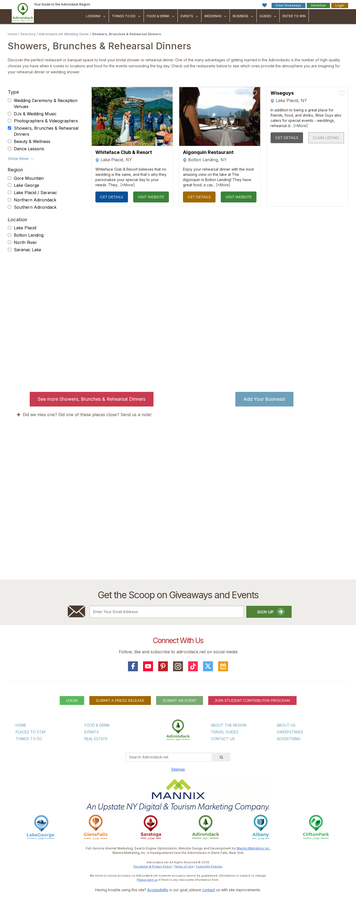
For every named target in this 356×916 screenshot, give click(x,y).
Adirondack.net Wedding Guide (64, 34)
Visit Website (151, 197)
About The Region (228, 725)
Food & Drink (158, 16)
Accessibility (157, 890)
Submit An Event (180, 700)
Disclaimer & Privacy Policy (152, 866)
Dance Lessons (29, 148)
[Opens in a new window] (40, 827)
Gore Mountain (29, 178)
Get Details (111, 197)
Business (240, 16)
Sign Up (265, 611)
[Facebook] (133, 666)
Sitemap (178, 769)
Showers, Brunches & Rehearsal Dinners (126, 34)
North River (25, 242)
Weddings (213, 16)
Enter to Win (294, 16)
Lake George (26, 185)
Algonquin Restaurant (208, 152)
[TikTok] (193, 666)
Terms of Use (183, 866)
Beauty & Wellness (32, 141)
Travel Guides (224, 732)
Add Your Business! (264, 399)
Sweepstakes (290, 732)
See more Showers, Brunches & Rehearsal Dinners (91, 399)
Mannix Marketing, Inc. (253, 848)
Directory (28, 34)
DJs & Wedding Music (35, 113)
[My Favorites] (264, 5)
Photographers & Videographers (46, 121)
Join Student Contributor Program (252, 700)
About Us (286, 725)
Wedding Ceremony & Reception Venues (45, 103)
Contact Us (223, 739)
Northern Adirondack (35, 199)
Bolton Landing (29, 235)
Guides (265, 16)
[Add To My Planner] (166, 93)
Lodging (93, 16)
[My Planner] (223, 666)
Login (339, 5)
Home (12, 34)
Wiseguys (282, 93)
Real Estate (96, 739)
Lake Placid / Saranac (35, 192)
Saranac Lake (27, 249)
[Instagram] (178, 666)
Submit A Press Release (120, 700)
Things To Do (124, 16)
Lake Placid (25, 228)
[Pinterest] (163, 666)
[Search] (221, 757)
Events (187, 16)
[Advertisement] (178, 516)
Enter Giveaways (288, 5)
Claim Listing (326, 137)
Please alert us (147, 880)
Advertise (318, 5)
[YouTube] (148, 666)
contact (208, 890)
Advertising (288, 739)
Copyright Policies (209, 866)
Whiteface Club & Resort (123, 152)
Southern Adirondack (35, 207)
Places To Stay (31, 732)
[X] (208, 666)
